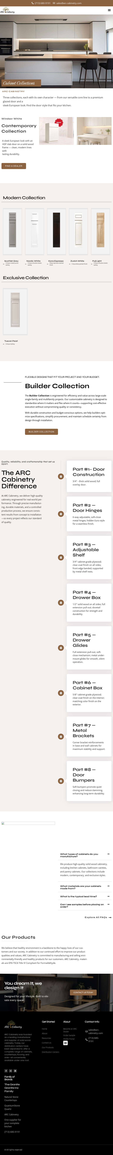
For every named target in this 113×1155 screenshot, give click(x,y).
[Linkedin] (15, 1070)
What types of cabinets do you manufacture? (79, 855)
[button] (109, 10)
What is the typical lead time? (78, 896)
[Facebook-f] (6, 1070)
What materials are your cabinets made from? (80, 887)
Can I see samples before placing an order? (82, 905)
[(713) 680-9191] (94, 1040)
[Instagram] (10, 1070)
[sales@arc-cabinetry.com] (94, 1031)
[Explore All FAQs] (110, 917)
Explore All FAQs (96, 917)
